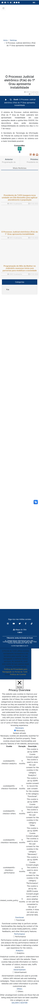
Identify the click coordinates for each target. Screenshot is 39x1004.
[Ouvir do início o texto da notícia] (10, 99)
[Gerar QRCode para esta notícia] (30, 154)
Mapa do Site (20, 629)
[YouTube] (14, 623)
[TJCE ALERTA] (19, 23)
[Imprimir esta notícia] (33, 154)
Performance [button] (19, 934)
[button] (2, 2)
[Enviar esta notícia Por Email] (36, 154)
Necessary (20, 730)
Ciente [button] (14, 677)
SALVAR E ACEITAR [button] (19, 1003)
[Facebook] (26, 623)
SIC (34, 2)
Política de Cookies (18, 674)
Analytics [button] (19, 950)
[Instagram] (8, 623)
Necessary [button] (19, 728)
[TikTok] (31, 623)
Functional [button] (19, 917)
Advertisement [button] (20, 970)
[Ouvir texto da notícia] (6, 99)
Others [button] (19, 989)
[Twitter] (20, 623)
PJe (7, 289)
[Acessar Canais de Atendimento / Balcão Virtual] (33, 996)
